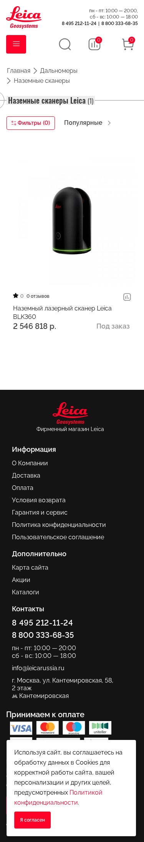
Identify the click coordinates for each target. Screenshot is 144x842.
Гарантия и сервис (40, 512)
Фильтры (34, 123)
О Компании (30, 463)
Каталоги (25, 592)
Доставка (26, 475)
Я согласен (32, 820)
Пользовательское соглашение (58, 537)
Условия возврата (39, 500)
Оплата (22, 487)
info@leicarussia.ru (38, 668)
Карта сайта (30, 567)
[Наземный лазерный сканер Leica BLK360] (72, 220)
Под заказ (113, 326)
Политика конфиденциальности (59, 524)
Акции (21, 580)
